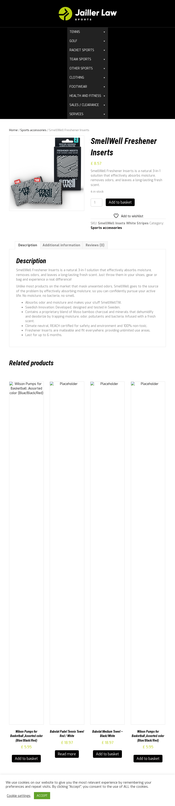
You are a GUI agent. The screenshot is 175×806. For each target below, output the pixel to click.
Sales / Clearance (84, 105)
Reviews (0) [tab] (95, 245)
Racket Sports (81, 50)
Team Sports (80, 59)
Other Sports (81, 68)
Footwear (78, 87)
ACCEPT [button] (42, 796)
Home (13, 130)
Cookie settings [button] (19, 796)
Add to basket (120, 202)
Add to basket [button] (26, 758)
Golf (73, 41)
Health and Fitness (85, 96)
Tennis (74, 32)
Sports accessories (33, 130)
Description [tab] (27, 245)
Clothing (76, 77)
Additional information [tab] (61, 245)
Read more (67, 754)
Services (76, 114)
